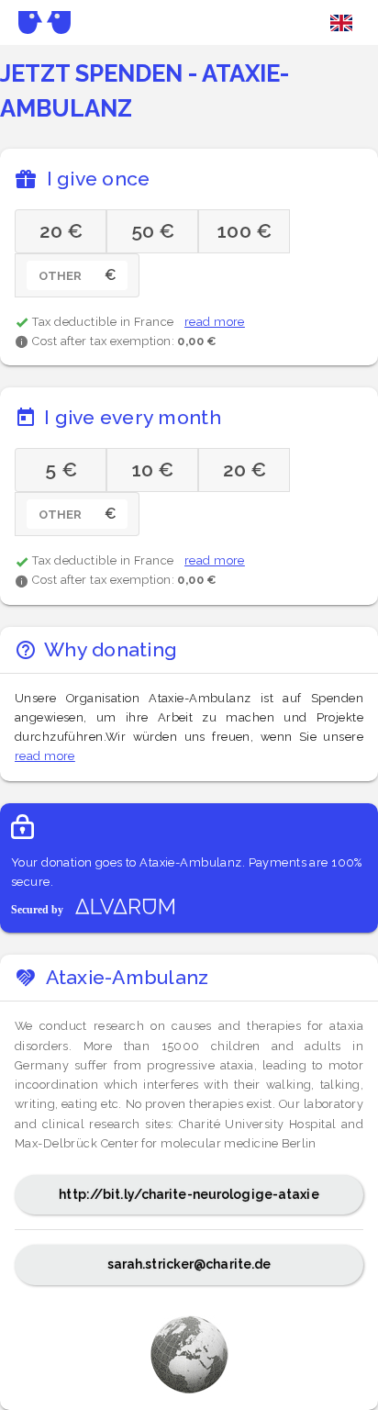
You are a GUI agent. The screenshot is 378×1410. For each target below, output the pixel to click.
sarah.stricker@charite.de (189, 1264)
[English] (341, 23)
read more (214, 322)
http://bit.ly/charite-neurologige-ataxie (188, 1194)
